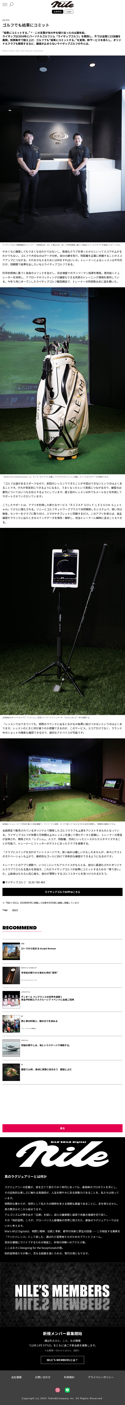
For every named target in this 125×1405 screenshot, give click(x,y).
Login (68, 12)
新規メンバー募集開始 (62, 1333)
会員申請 (58, 12)
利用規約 (69, 1377)
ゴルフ (15, 909)
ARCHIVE (5, 20)
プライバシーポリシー (101, 1377)
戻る (62, 1128)
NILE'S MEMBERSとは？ (62, 1360)
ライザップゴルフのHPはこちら (62, 892)
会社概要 (16, 1377)
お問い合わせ (43, 1377)
